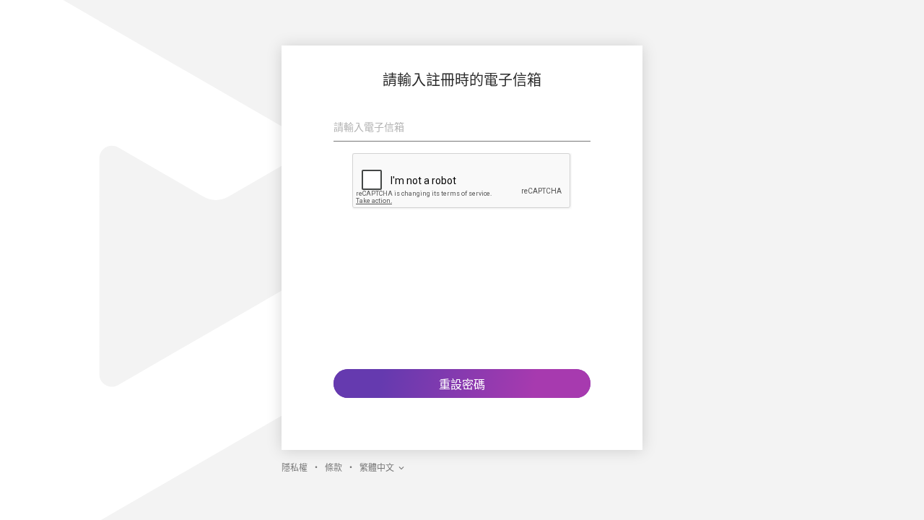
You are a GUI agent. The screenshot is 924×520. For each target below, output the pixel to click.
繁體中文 (376, 467)
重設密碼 (462, 384)
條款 (333, 467)
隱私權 (295, 467)
